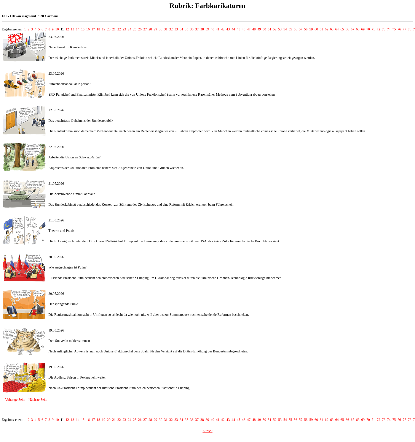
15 (83, 29)
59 (311, 29)
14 (77, 29)
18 (98, 29)
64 (337, 29)
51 (269, 29)
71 (373, 29)
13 (72, 29)
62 (326, 29)
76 (399, 29)
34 (181, 29)
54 (285, 29)
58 (306, 29)
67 (352, 29)
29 (155, 29)
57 (300, 29)
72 (378, 29)
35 (186, 29)
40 (212, 29)
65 (342, 29)
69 (363, 29)
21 (114, 29)
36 (191, 29)
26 (140, 29)
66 (347, 29)
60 (316, 29)
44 (233, 29)
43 (228, 29)
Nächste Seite (38, 399)
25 (134, 29)
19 (103, 29)
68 (357, 29)
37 (197, 29)
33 (176, 29)
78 (409, 29)
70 (368, 29)
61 (321, 29)
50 (264, 29)
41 (217, 29)
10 (57, 29)
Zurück (207, 431)
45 (238, 29)
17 (93, 29)
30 (160, 29)
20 (108, 29)
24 (129, 29)
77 (404, 29)
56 (295, 29)
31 (166, 29)
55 (290, 29)
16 (88, 29)
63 (332, 29)
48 (254, 29)
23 (124, 29)
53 (280, 29)
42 (223, 29)
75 (394, 29)
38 (202, 29)
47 (249, 29)
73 (383, 29)
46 (243, 29)
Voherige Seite (15, 399)
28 (150, 29)
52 (274, 29)
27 (145, 29)
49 (259, 29)
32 (171, 29)
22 (119, 29)
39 (207, 29)
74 (389, 29)
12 (67, 29)
